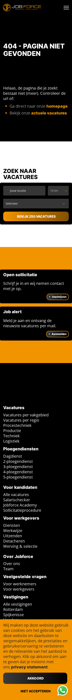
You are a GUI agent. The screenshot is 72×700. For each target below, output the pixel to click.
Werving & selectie (20, 546)
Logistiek (11, 441)
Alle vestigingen (17, 604)
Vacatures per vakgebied (26, 415)
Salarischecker (16, 499)
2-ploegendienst (18, 461)
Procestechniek (17, 425)
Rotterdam (13, 609)
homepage (57, 106)
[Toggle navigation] (66, 7)
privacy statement (29, 667)
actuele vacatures (49, 113)
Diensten (11, 525)
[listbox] (58, 191)
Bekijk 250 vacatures (36, 216)
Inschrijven (58, 296)
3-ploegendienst (18, 466)
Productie (12, 430)
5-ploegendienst (18, 477)
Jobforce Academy (20, 505)
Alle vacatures (16, 494)
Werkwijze (12, 530)
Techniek (11, 436)
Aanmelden (58, 334)
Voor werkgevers (18, 589)
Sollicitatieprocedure (22, 510)
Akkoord (35, 678)
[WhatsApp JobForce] (62, 690)
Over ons (11, 563)
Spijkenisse (13, 614)
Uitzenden (12, 535)
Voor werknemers (19, 584)
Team (8, 568)
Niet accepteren (36, 691)
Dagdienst (12, 456)
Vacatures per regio (21, 420)
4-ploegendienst (18, 472)
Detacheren (14, 541)
